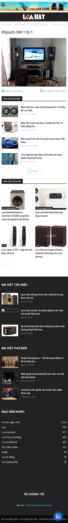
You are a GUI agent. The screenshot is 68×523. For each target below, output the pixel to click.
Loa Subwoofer (10, 461)
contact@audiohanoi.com (38, 505)
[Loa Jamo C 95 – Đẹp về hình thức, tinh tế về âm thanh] (17, 236)
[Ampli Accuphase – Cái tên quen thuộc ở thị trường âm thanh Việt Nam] (10, 362)
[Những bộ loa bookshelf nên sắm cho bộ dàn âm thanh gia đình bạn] (10, 378)
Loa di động (8, 457)
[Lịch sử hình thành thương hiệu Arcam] (51, 199)
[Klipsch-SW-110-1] (34, 85)
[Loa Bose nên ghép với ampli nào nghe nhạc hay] (10, 394)
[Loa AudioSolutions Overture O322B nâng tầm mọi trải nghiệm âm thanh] (17, 199)
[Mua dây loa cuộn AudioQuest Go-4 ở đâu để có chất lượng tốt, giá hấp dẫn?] (10, 111)
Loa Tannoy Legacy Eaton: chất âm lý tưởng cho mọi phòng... (49, 253)
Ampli (5, 452)
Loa (4, 245)
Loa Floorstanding (11, 437)
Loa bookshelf (9, 208)
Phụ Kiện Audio (10, 447)
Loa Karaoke (8, 432)
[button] (63, 16)
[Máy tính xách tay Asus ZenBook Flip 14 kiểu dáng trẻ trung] (10, 127)
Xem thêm (33, 171)
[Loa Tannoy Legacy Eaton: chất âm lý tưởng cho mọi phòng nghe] (51, 236)
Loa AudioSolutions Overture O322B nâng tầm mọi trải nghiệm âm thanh (15, 216)
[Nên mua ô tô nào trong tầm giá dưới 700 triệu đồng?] (10, 143)
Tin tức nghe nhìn (44, 208)
